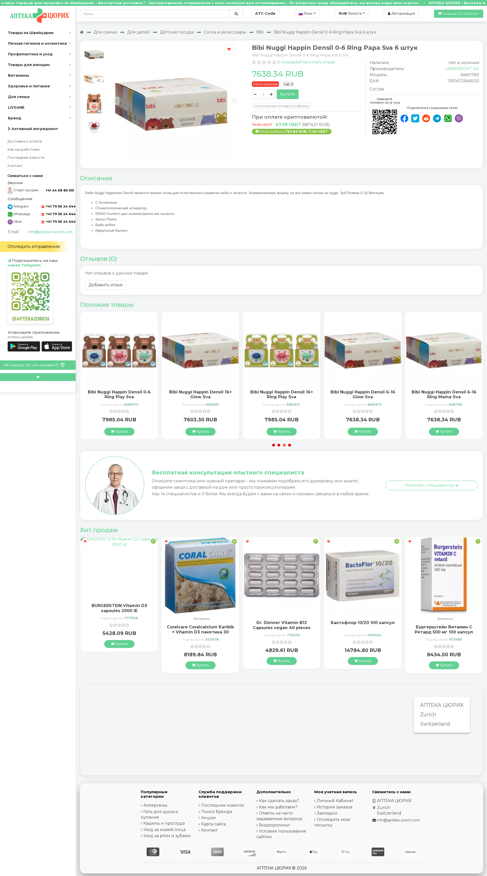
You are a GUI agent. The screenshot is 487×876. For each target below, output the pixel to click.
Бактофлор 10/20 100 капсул (363, 622)
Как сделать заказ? (279, 800)
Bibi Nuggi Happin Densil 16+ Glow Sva (200, 394)
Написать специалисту (430, 485)
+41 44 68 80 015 (60, 190)
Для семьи (19, 96)
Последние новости (26, 158)
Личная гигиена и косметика (37, 43)
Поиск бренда (216, 811)
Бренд (14, 118)
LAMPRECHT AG (462, 68)
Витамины (18, 75)
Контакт (15, 166)
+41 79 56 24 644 (60, 206)
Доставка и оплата (25, 141)
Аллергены (155, 805)
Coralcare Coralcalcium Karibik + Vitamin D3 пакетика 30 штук (200, 632)
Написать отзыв (318, 62)
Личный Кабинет (335, 800)
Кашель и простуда (164, 823)
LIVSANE (16, 107)
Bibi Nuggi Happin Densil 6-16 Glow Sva (363, 394)
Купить (287, 94)
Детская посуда (177, 32)
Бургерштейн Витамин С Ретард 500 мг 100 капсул (444, 629)
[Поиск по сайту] (236, 13)
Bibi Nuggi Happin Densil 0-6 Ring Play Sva (119, 394)
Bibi (260, 32)
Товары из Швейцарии (31, 32)
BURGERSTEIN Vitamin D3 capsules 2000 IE (119, 608)
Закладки (327, 813)
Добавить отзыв (106, 284)
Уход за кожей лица (164, 829)
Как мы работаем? (278, 807)
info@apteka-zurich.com (50, 232)
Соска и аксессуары (225, 32)
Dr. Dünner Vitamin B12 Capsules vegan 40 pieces (281, 625)
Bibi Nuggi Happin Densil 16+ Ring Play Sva (281, 394)
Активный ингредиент (34, 128)
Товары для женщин (29, 64)
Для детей (138, 32)
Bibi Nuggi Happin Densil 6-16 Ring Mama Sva (444, 394)
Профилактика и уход (30, 54)
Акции (208, 817)
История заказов (334, 807)
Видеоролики (274, 825)
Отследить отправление (34, 246)
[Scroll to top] (38, 377)
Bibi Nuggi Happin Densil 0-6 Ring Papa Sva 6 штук (325, 32)
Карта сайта (213, 824)
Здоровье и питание (29, 86)
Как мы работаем (24, 149)
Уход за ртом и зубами (167, 835)
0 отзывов (287, 62)
